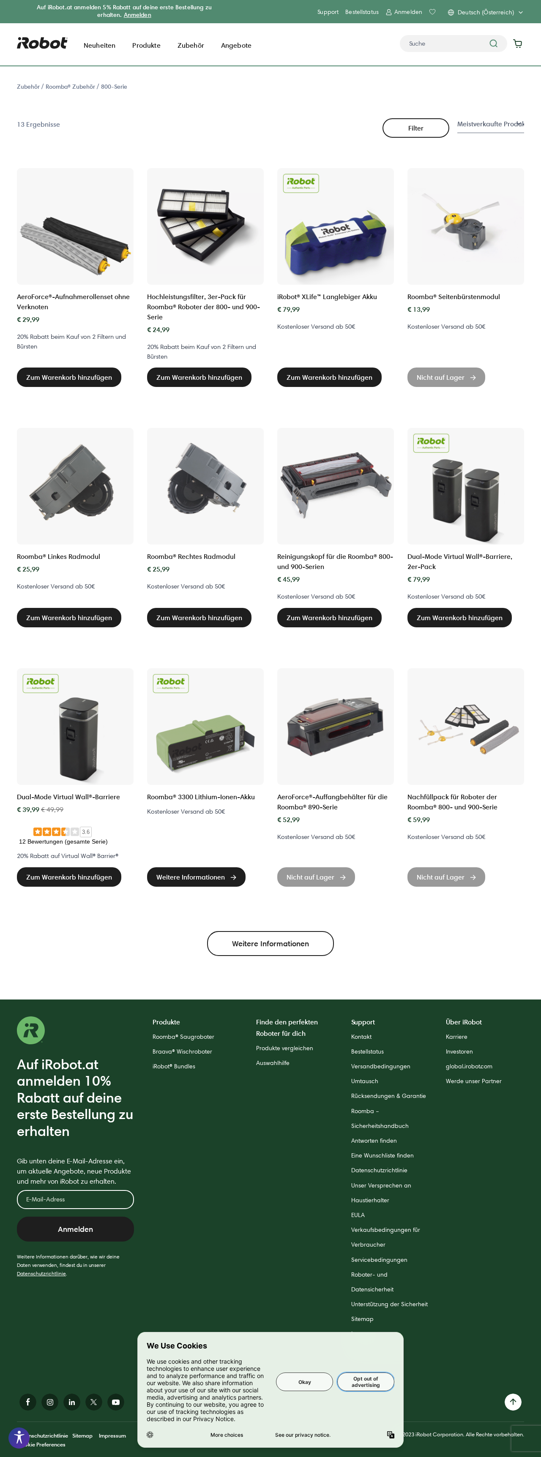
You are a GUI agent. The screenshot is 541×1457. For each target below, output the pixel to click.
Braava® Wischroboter (182, 1051)
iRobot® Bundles (174, 1066)
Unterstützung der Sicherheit (389, 1304)
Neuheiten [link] (99, 45)
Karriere (456, 1036)
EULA (358, 1215)
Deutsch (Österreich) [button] (486, 12)
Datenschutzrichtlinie (41, 1273)
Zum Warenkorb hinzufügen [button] (69, 377)
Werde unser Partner (474, 1081)
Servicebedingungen (379, 1260)
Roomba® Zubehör (71, 86)
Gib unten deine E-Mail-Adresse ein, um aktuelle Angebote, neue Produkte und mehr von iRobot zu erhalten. (74, 1171)
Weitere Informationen (270, 943)
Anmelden (137, 15)
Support (328, 12)
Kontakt (361, 1036)
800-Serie (114, 86)
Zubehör (29, 86)
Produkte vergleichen (284, 1048)
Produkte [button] (146, 45)
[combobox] (453, 43)
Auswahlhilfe (273, 1063)
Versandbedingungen (380, 1066)
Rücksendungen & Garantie (388, 1096)
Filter (416, 128)
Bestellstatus (362, 12)
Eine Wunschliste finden (382, 1155)
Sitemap (362, 1319)
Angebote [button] (236, 45)
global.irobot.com (469, 1066)
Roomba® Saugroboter (183, 1036)
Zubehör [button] (191, 45)
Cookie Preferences (41, 1444)
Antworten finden (374, 1140)
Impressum (112, 1435)
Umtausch (364, 1081)
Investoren (459, 1051)
